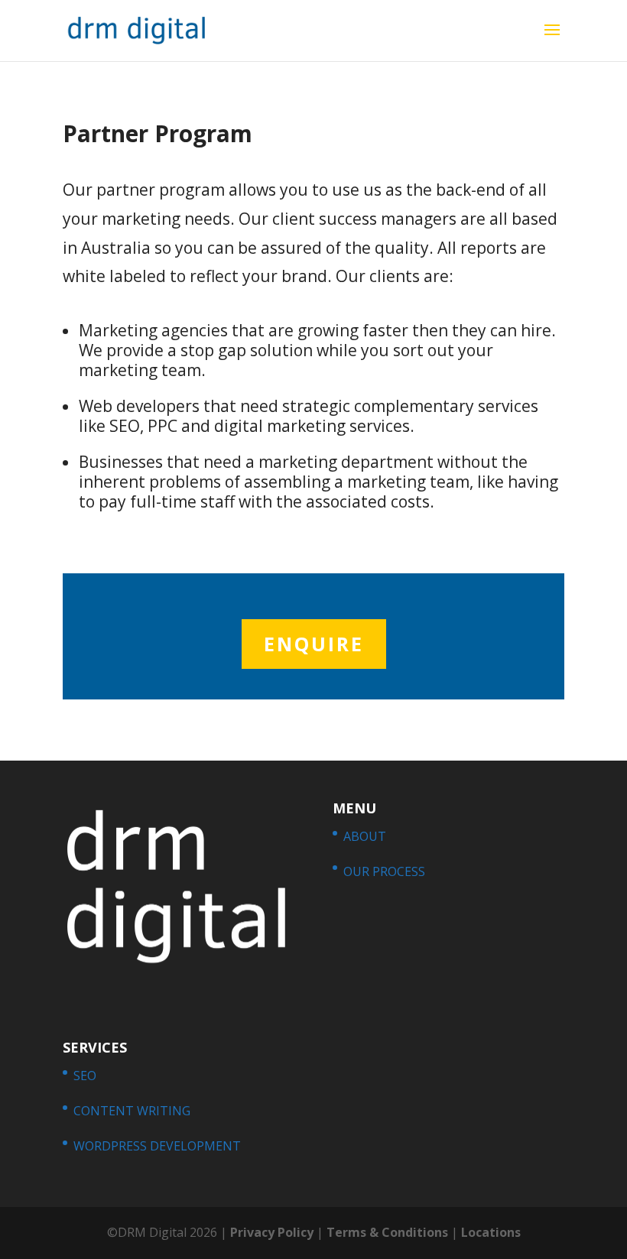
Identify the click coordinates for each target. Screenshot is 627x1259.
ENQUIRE (314, 644)
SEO (84, 1075)
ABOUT (364, 836)
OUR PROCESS (384, 871)
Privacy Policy (272, 1232)
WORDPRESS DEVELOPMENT (157, 1145)
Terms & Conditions (387, 1232)
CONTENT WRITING (131, 1110)
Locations (491, 1232)
